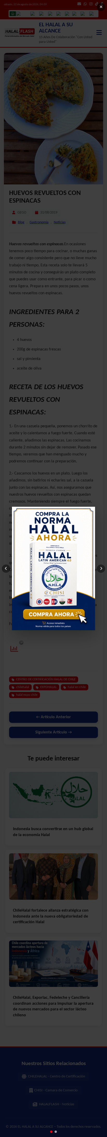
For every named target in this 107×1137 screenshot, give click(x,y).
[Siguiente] (101, 569)
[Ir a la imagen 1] (51, 1132)
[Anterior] (6, 569)
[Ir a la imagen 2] (56, 1132)
